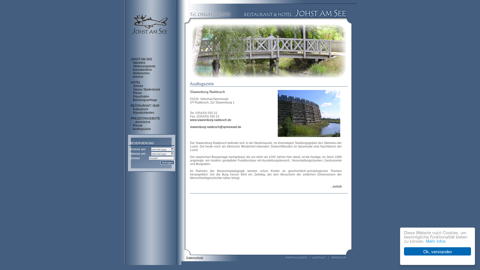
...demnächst (141, 122)
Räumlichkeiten (143, 112)
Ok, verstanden (437, 251)
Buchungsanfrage (145, 100)
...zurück (336, 186)
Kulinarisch (140, 109)
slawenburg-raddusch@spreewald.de (215, 127)
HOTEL (136, 82)
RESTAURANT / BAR (145, 106)
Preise (137, 93)
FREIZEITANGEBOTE (145, 118)
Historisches (141, 73)
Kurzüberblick (142, 70)
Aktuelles (139, 62)
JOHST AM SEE (141, 59)
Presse (137, 125)
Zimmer (138, 86)
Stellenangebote (144, 66)
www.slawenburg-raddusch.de (210, 120)
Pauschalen (141, 96)
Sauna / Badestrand (146, 89)
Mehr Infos (436, 241)
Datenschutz (194, 258)
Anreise (138, 76)
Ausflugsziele (142, 129)
